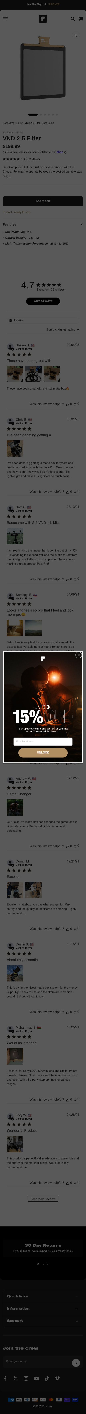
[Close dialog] (79, 655)
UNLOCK (43, 752)
